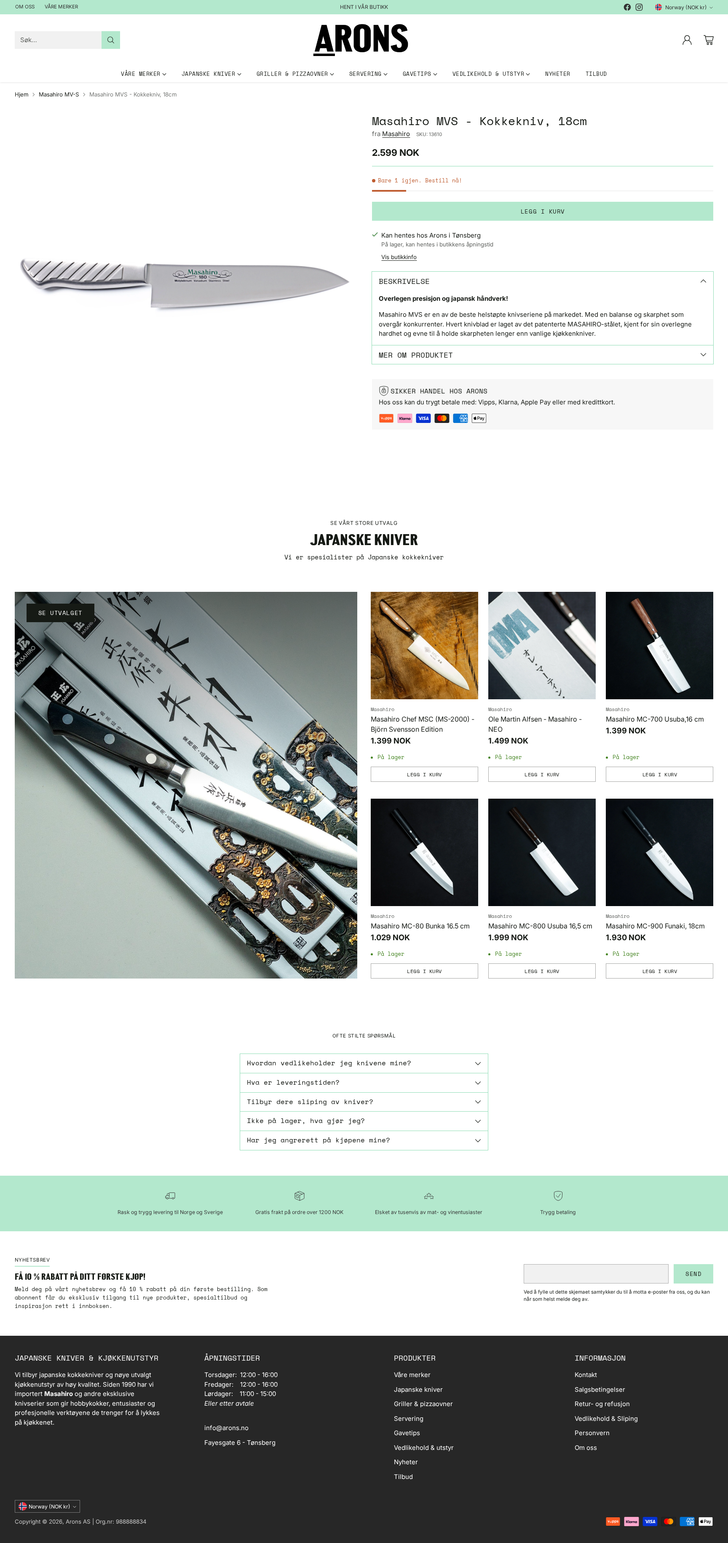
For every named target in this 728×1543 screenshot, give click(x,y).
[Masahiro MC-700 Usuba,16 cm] (659, 645)
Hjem (22, 94)
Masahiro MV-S (59, 94)
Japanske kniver (418, 1389)
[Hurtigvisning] (467, 602)
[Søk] (111, 40)
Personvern (592, 1433)
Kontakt (586, 1375)
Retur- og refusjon (602, 1404)
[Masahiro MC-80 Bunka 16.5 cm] (424, 852)
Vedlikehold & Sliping (606, 1419)
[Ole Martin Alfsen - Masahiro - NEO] (542, 645)
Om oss (586, 1448)
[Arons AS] (364, 40)
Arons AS (78, 1521)
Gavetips (407, 1433)
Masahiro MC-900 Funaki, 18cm (655, 926)
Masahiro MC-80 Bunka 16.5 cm (420, 926)
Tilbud (403, 1477)
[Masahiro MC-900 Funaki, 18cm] (659, 852)
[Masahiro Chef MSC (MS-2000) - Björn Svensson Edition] (424, 645)
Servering (408, 1419)
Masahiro (396, 134)
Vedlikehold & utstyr (424, 1448)
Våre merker (412, 1375)
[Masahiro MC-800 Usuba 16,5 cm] (542, 852)
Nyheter (406, 1462)
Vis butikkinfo (399, 257)
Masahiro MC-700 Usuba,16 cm (655, 719)
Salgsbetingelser (600, 1389)
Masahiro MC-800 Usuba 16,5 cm (540, 926)
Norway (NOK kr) (686, 7)
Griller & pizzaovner (423, 1404)
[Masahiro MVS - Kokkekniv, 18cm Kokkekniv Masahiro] (185, 284)
